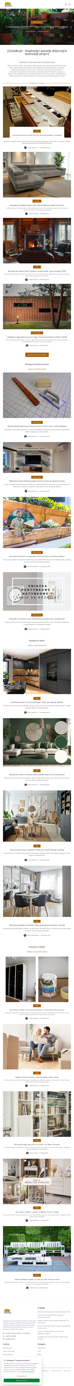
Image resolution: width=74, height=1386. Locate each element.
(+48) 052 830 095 (10, 1336)
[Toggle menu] (69, 4)
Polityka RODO (45, 1370)
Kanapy (37, 201)
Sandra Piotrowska (9, 1351)
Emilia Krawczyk (7, 1348)
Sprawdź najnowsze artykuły (37, 355)
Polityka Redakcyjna (56, 1370)
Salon (37, 267)
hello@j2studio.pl (10, 1339)
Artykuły (41, 1308)
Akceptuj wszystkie (21, 1380)
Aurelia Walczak (8, 1354)
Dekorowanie (37, 333)
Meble (37, 22)
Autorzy (6, 1344)
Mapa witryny (67, 1370)
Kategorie (41, 1344)
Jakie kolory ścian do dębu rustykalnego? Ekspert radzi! (54, 1312)
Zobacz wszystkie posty (37, 369)
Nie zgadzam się (22, 1376)
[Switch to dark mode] (66, 4)
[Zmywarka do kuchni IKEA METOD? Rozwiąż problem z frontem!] (37, 112)
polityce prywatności (28, 1371)
